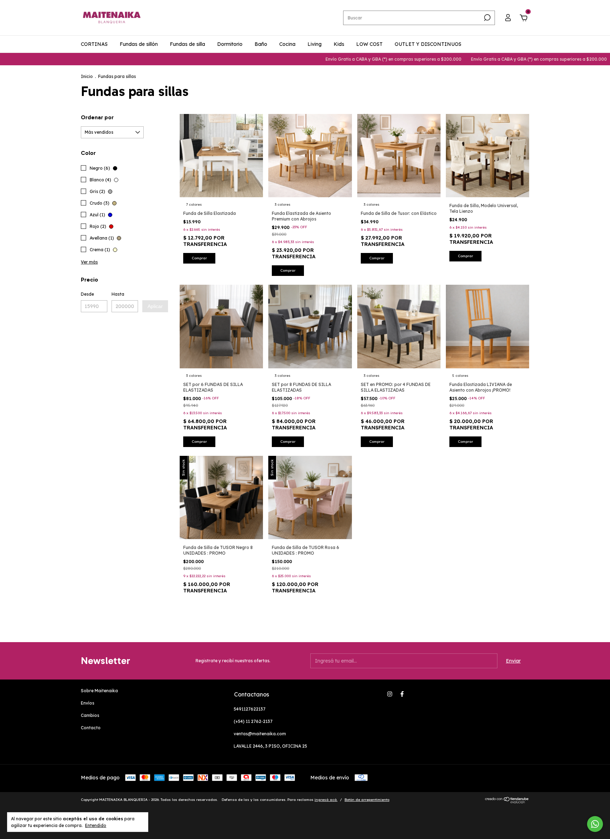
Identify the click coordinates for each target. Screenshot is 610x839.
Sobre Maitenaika (99, 690)
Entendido (95, 825)
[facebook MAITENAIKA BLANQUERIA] (402, 694)
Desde (87, 294)
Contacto (91, 727)
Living (314, 44)
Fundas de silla (187, 44)
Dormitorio (230, 44)
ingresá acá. (326, 799)
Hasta (118, 294)
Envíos (87, 703)
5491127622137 (249, 709)
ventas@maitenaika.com (260, 733)
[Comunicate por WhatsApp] (595, 824)
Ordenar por (97, 117)
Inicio (87, 76)
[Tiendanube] (507, 801)
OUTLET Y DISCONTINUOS (428, 44)
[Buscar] (486, 18)
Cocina (287, 44)
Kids (339, 44)
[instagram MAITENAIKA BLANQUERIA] (390, 694)
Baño (261, 44)
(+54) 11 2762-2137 (253, 721)
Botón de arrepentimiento (367, 799)
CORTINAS (94, 44)
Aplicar (155, 306)
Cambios (90, 715)
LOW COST (369, 44)
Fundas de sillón (139, 44)
